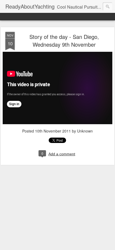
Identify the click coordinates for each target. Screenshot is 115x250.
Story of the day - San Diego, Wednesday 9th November (64, 40)
